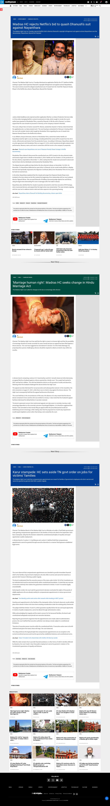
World (25, 5)
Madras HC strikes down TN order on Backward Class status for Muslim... (42, 738)
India (20, 5)
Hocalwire (66, 800)
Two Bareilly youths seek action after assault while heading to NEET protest (37, 598)
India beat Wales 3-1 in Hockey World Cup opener (87, 250)
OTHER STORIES (15, 229)
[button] (2, 2)
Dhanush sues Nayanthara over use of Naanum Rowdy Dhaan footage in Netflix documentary (39, 150)
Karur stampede (31, 658)
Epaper (21, 2)
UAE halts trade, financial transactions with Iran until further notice (64, 250)
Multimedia (81, 5)
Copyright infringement (42, 203)
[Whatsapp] (70, 77)
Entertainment (58, 5)
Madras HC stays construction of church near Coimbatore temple (66, 738)
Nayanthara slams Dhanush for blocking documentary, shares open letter (37, 193)
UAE (57, 245)
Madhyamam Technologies (52, 800)
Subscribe (38, 2)
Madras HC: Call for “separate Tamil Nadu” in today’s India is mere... (19, 738)
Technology (67, 5)
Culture (84, 787)
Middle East (37, 5)
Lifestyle (74, 5)
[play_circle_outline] (21, 237)
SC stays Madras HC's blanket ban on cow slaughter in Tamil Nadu (65, 712)
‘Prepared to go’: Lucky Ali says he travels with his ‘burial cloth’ (43, 250)
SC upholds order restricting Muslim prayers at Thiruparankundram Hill (41, 765)
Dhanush (28, 203)
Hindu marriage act (26, 417)
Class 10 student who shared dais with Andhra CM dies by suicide (35, 638)
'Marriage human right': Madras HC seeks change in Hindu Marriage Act (53, 284)
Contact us (51, 793)
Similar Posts (13, 692)
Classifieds (31, 2)
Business (44, 5)
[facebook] (65, 77)
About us (46, 793)
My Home (15, 5)
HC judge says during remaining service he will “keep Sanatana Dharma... (89, 765)
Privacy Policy (58, 793)
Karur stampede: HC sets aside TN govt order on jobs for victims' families (52, 473)
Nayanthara (33, 203)
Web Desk (20, 78)
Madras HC (22, 203)
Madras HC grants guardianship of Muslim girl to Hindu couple (89, 738)
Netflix (17, 203)
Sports (50, 5)
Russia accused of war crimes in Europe (21, 250)
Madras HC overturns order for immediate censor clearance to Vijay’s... (65, 765)
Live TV (25, 2)
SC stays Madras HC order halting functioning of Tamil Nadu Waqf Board (20, 765)
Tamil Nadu (18, 658)
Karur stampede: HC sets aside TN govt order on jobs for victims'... (42, 712)
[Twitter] (68, 77)
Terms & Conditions (67, 793)
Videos (13, 245)
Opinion (31, 5)
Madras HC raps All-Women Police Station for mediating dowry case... (87, 712)
